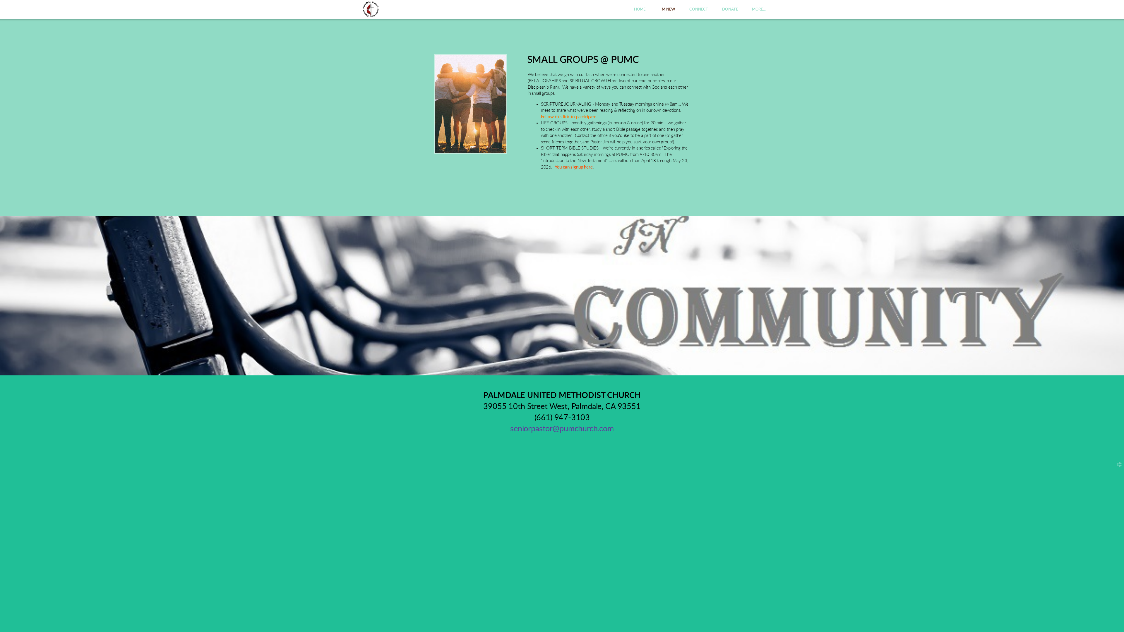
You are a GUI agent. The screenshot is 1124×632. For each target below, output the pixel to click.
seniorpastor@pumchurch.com (562, 429)
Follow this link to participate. (569, 117)
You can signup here (574, 167)
